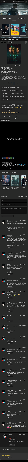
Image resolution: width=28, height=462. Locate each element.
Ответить (10, 230)
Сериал (7, 449)
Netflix (13, 104)
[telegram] (13, 158)
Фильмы (13, 16)
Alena (8, 264)
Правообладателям (6, 455)
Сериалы (23, 16)
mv (8, 348)
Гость (8, 302)
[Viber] (9, 158)
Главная (4, 16)
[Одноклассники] (7, 158)
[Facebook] (5, 158)
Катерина (9, 369)
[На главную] (4, 2)
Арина (8, 279)
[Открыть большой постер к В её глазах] (14, 54)
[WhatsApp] (11, 158)
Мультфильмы (7, 18)
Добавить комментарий (7, 216)
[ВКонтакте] (3, 158)
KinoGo (3, 449)
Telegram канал (22, 164)
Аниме (14, 21)
